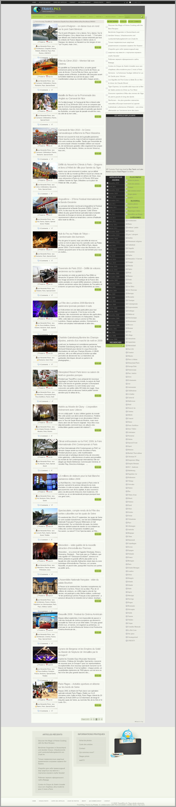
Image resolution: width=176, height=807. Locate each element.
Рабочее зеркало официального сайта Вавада (123, 61)
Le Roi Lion (132, 630)
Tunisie (130, 616)
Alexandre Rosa (45, 46)
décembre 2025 (114, 183)
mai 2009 (112, 297)
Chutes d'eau (132, 495)
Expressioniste (133, 307)
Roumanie (131, 606)
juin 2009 (112, 294)
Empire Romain (44, 429)
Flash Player (121, 172)
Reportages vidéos (134, 211)
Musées (40, 431)
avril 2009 (112, 301)
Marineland (132, 345)
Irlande (130, 581)
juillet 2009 (113, 290)
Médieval (77, 21)
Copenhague (132, 543)
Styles (130, 283)
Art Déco (131, 286)
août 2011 (112, 204)
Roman (130, 328)
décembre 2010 (114, 231)
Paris (40, 189)
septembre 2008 (114, 325)
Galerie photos (133, 204)
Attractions (50, 17)
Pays (91, 17)
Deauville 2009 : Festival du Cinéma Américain (80, 614)
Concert (38, 533)
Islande (130, 585)
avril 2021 (112, 186)
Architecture (38, 17)
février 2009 (113, 308)
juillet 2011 (113, 207)
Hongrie (130, 578)
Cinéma (47, 637)
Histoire (74, 17)
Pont (84, 21)
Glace (130, 508)
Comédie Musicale (134, 627)
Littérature (131, 432)
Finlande (131, 554)
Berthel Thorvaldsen (135, 453)
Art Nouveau (132, 290)
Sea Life (131, 349)
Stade (130, 279)
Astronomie (132, 387)
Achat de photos (44, 2)
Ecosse (130, 547)
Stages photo (98, 2)
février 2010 (113, 266)
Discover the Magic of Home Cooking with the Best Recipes (125, 27)
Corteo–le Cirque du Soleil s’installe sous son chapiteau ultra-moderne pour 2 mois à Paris (125, 67)
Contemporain (133, 304)
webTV (108, 2)
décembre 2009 (114, 273)
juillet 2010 (113, 249)
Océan (130, 515)
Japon (130, 592)
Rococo (130, 324)
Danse (130, 422)
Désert (130, 498)
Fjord (130, 505)
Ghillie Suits (131, 805)
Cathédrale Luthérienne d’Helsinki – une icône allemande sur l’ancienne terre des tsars (125, 108)
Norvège (131, 599)
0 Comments (44, 364)
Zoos (48, 570)
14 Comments (43, 401)
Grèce (130, 574)
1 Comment (44, 194)
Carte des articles (60, 2)
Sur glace (131, 633)
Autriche (131, 529)
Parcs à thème (132, 359)
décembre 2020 (114, 190)
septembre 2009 (114, 284)
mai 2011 (112, 214)
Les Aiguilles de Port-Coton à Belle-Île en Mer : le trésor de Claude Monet (126, 81)
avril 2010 (112, 259)
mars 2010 (112, 263)
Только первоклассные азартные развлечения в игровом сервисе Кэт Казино (125, 44)
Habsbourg (131, 470)
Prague (130, 602)
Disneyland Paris (49, 394)
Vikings (130, 481)
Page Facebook (133, 207)
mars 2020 (112, 197)
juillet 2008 (113, 329)
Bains (39, 706)
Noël (48, 327)
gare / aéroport (133, 234)
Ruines (88, 21)
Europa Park (132, 366)
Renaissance (132, 321)
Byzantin (131, 297)
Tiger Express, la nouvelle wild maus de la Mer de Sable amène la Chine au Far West (125, 88)
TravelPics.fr (48, 21)
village (130, 335)
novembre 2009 (114, 277)
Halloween (131, 401)
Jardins (130, 238)
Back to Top (138, 722)
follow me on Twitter (117, 755)
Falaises (130, 502)
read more (98, 47)
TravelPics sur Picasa (135, 214)
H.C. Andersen (133, 467)
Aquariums (131, 342)
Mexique (131, 595)
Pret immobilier (120, 805)
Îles (129, 491)
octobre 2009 (113, 280)
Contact (72, 2)
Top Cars (141, 805)
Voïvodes (131, 484)
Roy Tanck (132, 169)
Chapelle (63, 21)
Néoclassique (47, 604)
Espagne (131, 550)
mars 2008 (112, 336)
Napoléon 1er (38, 604)
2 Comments (44, 58)
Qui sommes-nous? (84, 2)
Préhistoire (42, 570)
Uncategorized (111, 16)
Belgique (131, 533)
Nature (83, 17)
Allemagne (131, 526)
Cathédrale (131, 245)
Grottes (130, 512)
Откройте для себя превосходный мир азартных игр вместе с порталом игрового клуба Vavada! (124, 52)
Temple (130, 262)
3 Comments (44, 90)
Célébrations (47, 83)
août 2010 (112, 245)
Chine (38, 187)
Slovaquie (131, 609)
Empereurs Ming (133, 460)
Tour (129, 331)
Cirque (130, 623)
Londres (130, 571)
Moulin (130, 265)
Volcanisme (132, 519)
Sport (130, 446)
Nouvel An (53, 187)
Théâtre (99, 17)
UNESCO (121, 16)
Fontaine (51, 671)
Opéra (130, 269)
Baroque (131, 293)
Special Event (50, 85)
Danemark (131, 540)
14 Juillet (131, 394)
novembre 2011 (114, 200)
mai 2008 (112, 332)
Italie (129, 588)
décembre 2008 (114, 315)
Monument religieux (135, 241)
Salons (47, 221)
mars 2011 (112, 221)
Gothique (131, 311)
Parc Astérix (132, 373)
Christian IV (132, 456)
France (68, 21)
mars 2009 (112, 304)
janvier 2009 (113, 311)
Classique (131, 300)
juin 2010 (112, 252)
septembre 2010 (114, 242)
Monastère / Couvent (135, 259)
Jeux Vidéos (132, 429)
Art (38, 221)
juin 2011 (112, 211)
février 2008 (113, 339)
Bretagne (131, 561)
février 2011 (113, 225)
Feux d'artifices (45, 325)
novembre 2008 (114, 318)
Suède (130, 613)
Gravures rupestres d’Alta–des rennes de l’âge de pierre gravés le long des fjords (126, 95)
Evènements (63, 17)
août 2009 (112, 287)
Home (34, 2)
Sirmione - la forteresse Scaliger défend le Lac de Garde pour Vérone (125, 74)
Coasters (131, 352)
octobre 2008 (113, 322)
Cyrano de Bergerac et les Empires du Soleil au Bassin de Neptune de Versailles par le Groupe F (79, 652)
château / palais (47, 607)
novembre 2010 (114, 235)
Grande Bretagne (133, 567)
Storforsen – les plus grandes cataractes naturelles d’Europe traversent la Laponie (123, 102)
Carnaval (39, 83)
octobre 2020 (113, 193)
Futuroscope (132, 370)
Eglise (130, 255)
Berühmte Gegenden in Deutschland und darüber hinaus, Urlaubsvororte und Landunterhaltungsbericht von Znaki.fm (123, 35)
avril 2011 (112, 218)
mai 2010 (112, 256)
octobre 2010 (113, 238)
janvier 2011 (113, 228)
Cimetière (131, 252)
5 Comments (44, 261)
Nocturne (38, 85)
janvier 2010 (113, 270)
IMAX (130, 415)
